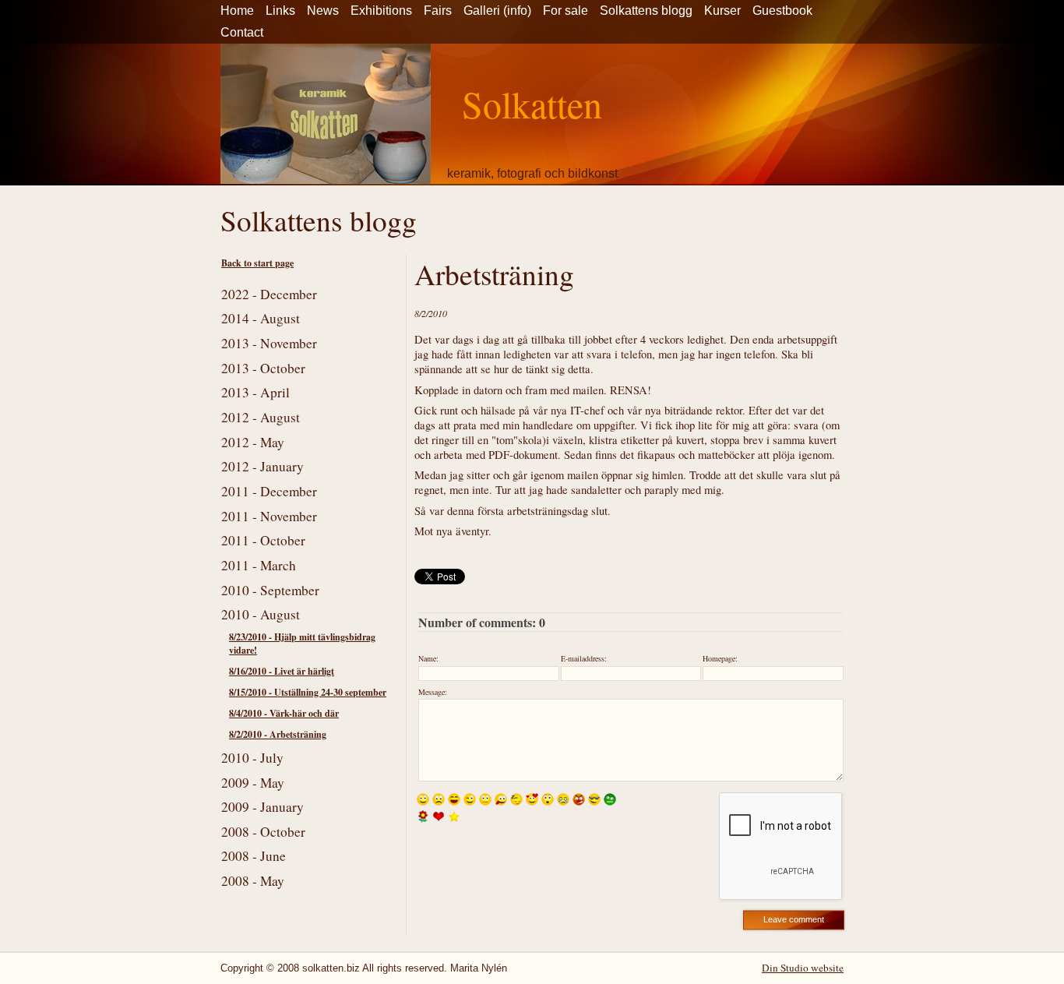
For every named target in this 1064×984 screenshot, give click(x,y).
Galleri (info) (497, 10)
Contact (241, 32)
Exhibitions (381, 10)
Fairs (438, 10)
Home (237, 10)
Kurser (722, 10)
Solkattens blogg (646, 10)
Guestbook (782, 10)
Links (280, 10)
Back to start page (257, 263)
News (323, 10)
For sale (565, 10)
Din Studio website (803, 968)
